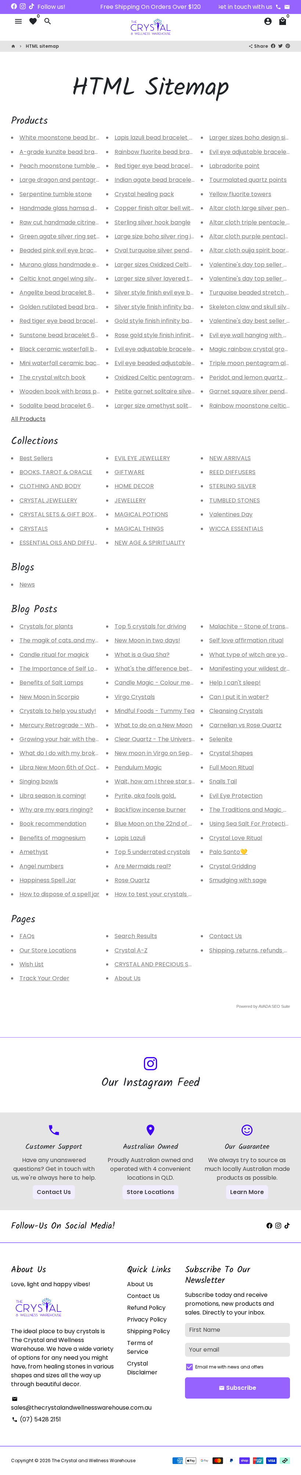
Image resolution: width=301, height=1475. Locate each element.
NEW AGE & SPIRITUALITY (150, 542)
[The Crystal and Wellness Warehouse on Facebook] (14, 6)
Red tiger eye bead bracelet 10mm (69, 321)
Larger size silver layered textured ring (169, 278)
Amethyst (33, 852)
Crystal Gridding (232, 866)
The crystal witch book (52, 377)
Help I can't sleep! (235, 682)
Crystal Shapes (231, 753)
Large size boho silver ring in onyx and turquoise (182, 236)
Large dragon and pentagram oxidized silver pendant (96, 180)
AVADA (264, 1006)
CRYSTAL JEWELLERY (48, 500)
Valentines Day (231, 514)
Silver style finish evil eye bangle (160, 292)
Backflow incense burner (150, 809)
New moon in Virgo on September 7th (169, 753)
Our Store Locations (47, 950)
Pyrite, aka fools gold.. (145, 795)
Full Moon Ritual (231, 767)
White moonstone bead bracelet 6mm (75, 137)
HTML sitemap (42, 46)
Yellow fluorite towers (240, 194)
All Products (28, 419)
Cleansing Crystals (236, 711)
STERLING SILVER (232, 486)
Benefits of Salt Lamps (51, 682)
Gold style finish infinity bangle (158, 321)
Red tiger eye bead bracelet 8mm (164, 166)
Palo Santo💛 (228, 852)
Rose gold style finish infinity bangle (165, 335)
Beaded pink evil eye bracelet (62, 250)
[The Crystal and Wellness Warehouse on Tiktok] (32, 6)
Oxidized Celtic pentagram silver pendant (175, 377)
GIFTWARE (130, 472)
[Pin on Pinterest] (288, 46)
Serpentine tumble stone (55, 194)
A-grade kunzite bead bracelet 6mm (72, 152)
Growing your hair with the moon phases (77, 739)
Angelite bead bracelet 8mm (61, 292)
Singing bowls (38, 781)
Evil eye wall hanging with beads (255, 335)
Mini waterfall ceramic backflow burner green (85, 363)
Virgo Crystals (135, 697)
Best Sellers (36, 458)
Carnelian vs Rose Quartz (245, 725)
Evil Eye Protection (235, 795)
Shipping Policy (148, 1331)
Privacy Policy (147, 1319)
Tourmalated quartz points (248, 180)
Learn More (247, 1192)
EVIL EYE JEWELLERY (142, 458)
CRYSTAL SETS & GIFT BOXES (59, 514)
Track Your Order (44, 978)
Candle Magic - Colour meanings (162, 682)
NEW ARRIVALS (230, 458)
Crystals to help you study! (57, 711)
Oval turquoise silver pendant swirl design (174, 250)
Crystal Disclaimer (142, 1368)
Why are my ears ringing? (56, 809)
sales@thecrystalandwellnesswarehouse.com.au (81, 1404)
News (27, 584)
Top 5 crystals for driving (150, 626)
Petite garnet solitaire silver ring (160, 391)
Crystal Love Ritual (235, 838)
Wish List (31, 964)
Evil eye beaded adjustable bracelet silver (175, 363)
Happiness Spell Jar (47, 880)
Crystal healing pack (144, 194)
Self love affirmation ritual (246, 640)
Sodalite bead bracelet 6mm (61, 405)
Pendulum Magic (138, 767)
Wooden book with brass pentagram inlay (80, 391)
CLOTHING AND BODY (50, 486)
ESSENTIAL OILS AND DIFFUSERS (63, 542)
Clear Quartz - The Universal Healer (166, 739)
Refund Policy (146, 1307)
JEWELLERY (130, 500)
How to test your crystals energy (162, 894)
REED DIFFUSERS (232, 472)
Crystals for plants (46, 626)
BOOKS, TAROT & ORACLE (55, 472)
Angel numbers (41, 866)
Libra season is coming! (52, 795)
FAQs (27, 936)
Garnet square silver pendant (251, 391)
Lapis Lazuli (130, 838)
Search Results (136, 936)
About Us (128, 978)
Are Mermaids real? (143, 866)
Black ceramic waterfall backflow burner (78, 349)
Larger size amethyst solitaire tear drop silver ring (186, 405)
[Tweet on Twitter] (280, 46)
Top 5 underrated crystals (152, 852)
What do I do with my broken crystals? (74, 753)
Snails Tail (223, 781)
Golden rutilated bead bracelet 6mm (73, 307)
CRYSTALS (33, 528)
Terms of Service (140, 1347)
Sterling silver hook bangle (153, 222)
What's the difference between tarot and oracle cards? (195, 668)
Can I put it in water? (239, 697)
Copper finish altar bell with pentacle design (178, 208)
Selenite (220, 739)
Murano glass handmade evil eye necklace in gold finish (98, 264)
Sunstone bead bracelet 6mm (62, 335)
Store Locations (150, 1192)
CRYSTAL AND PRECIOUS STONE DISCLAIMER (177, 964)
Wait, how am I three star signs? (160, 781)
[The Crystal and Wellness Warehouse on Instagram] (23, 6)
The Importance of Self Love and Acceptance (85, 668)
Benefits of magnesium (52, 838)
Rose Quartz (132, 880)
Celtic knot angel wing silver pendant (72, 278)
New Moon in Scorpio (49, 697)
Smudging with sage (237, 880)
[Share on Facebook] (273, 46)
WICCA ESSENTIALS (236, 528)
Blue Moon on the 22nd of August (161, 823)
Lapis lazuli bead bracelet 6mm (159, 137)
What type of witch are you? (250, 654)
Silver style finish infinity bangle (159, 307)
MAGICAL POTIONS (141, 514)
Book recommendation (52, 823)
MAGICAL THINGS (139, 528)
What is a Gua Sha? (142, 654)
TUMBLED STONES (234, 500)
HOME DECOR (134, 486)
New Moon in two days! (147, 640)
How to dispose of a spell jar (59, 894)
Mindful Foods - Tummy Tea (155, 711)
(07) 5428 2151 (36, 1419)
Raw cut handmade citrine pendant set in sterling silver (98, 222)
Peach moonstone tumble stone (66, 166)
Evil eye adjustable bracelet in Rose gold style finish (188, 349)
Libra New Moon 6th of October (64, 767)
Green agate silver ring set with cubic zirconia (85, 236)
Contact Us (225, 936)
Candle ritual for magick (54, 654)
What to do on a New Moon (153, 725)
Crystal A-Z (131, 950)
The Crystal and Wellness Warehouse (93, 1460)
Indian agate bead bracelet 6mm (163, 180)
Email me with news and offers (229, 1367)
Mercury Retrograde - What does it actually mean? (93, 725)
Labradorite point (234, 166)
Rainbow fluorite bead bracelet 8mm (168, 152)
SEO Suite (281, 1006)
